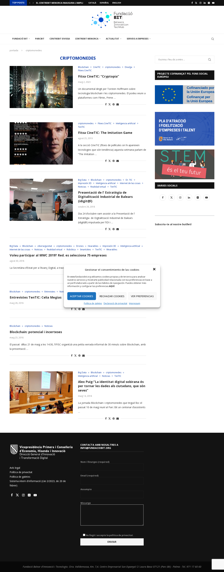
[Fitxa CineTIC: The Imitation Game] (41, 143)
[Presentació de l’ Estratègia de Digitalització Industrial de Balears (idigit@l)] (41, 200)
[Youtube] (213, 3)
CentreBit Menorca (86, 38)
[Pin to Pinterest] (114, 104)
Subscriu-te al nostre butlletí (173, 224)
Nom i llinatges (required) (94, 462)
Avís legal (15, 467)
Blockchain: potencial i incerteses (36, 332)
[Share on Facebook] (106, 104)
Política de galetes (93, 303)
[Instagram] (200, 3)
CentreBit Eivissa (60, 38)
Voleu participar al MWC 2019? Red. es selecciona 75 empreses (58, 255)
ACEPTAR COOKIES (81, 296)
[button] (155, 269)
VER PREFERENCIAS (142, 296)
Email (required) (89, 475)
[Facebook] (192, 3)
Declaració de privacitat (115, 303)
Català (92, 2)
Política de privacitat (21, 472)
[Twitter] (196, 3)
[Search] (212, 39)
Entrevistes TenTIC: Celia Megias (35, 297)
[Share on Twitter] (109, 104)
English (116, 2)
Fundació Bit (20, 38)
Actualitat (112, 38)
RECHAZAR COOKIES (112, 296)
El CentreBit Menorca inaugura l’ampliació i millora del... (71, 2)
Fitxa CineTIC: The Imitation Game (105, 133)
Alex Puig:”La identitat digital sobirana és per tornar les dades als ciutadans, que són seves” (111, 386)
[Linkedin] (205, 3)
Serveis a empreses (137, 38)
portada (14, 50)
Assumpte (86, 489)
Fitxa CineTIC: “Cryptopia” (98, 76)
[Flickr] (209, 3)
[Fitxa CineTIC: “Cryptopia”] (41, 87)
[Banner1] (184, 94)
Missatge (85, 503)
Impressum (134, 303)
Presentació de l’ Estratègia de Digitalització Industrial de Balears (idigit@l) (105, 196)
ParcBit (39, 38)
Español (104, 2)
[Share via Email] (117, 104)
